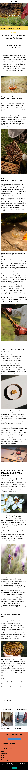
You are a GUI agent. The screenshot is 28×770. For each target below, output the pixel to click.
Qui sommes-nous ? (6, 753)
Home (2, 751)
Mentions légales (5, 760)
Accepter (14, 768)
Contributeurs (5, 755)
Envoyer (25, 745)
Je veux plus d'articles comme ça (10, 697)
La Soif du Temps (17, 678)
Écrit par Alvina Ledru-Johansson (14, 45)
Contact (3, 757)
